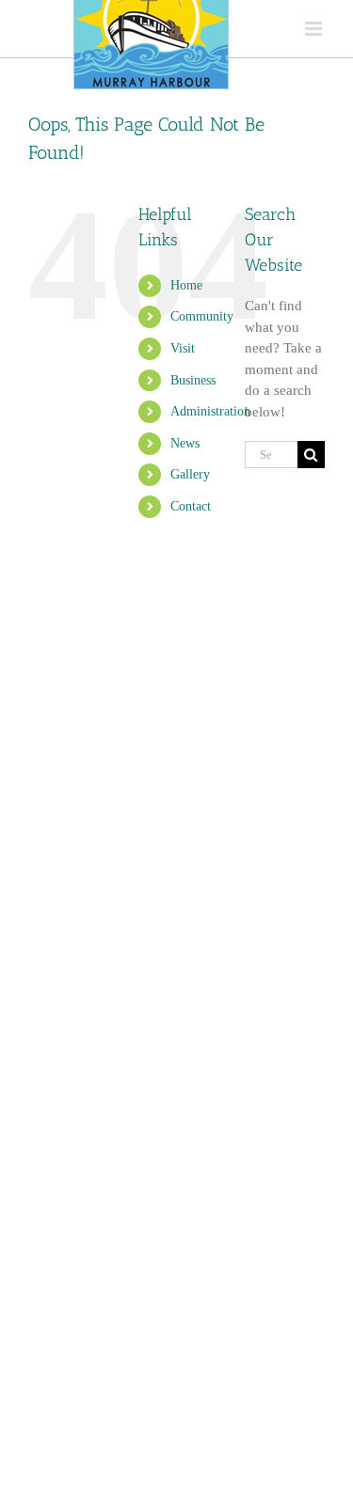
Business (193, 380)
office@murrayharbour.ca (209, 1378)
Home (186, 285)
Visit (182, 348)
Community (201, 316)
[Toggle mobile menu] (315, 29)
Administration (210, 411)
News (185, 443)
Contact (190, 506)
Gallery (190, 474)
